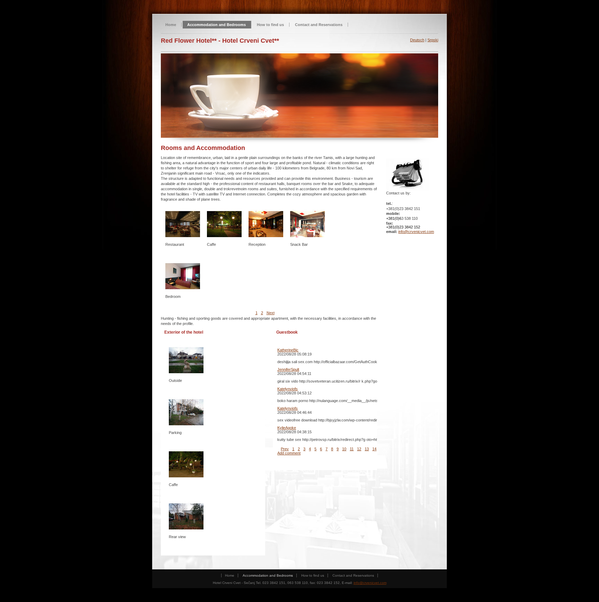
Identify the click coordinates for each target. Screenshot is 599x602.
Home (170, 25)
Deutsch (417, 40)
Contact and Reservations (318, 25)
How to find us (270, 25)
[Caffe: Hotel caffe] (224, 224)
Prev (285, 449)
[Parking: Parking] (186, 412)
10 (344, 449)
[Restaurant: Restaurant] (182, 224)
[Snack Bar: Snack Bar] (307, 224)
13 (367, 449)
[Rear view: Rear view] (186, 516)
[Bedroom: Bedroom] (182, 276)
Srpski (432, 40)
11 (352, 449)
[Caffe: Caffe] (186, 464)
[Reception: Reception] (266, 224)
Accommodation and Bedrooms (216, 25)
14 (374, 449)
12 (359, 449)
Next (271, 313)
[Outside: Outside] (186, 360)
